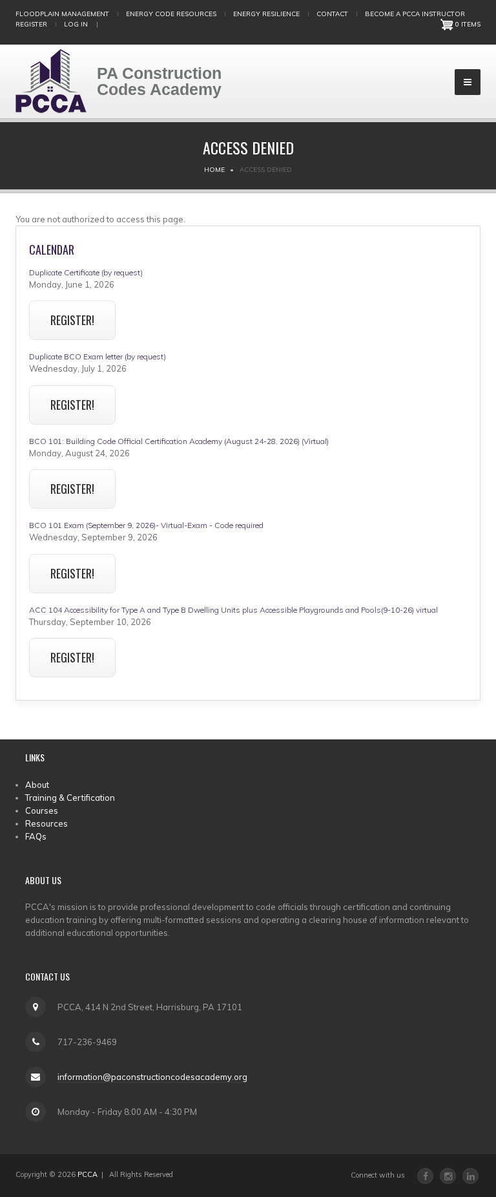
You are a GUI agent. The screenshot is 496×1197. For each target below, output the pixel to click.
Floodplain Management (62, 14)
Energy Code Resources (171, 14)
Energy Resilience (266, 14)
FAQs (35, 836)
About (37, 784)
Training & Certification (70, 797)
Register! (72, 320)
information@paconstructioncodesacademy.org (152, 1077)
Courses (41, 810)
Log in (76, 24)
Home (214, 169)
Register (31, 24)
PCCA (88, 1174)
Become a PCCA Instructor (415, 14)
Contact (332, 14)
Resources (46, 823)
